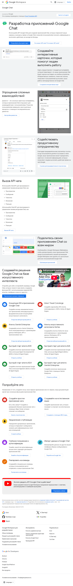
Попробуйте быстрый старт (19, 43)
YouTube (51, 539)
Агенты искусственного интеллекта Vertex (54, 325)
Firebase (4, 561)
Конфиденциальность (24, 577)
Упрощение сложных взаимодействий (16, 94)
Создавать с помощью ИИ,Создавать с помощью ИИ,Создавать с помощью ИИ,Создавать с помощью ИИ (59, 415)
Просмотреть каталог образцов (14, 296)
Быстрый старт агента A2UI (20, 363)
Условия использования (9, 544)
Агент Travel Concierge (53, 303)
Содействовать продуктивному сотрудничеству (48, 143)
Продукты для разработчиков (11, 536)
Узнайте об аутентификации (19, 455)
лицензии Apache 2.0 (22, 502)
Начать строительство (18, 415)
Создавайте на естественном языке (56, 399)
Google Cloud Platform (8, 564)
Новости (51, 533)
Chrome (4, 559)
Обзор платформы (7, 533)
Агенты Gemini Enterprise (19, 324)
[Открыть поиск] (51, 2)
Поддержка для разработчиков (11, 541)
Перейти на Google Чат (54, 455)
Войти (69, 2)
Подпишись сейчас (59, 491)
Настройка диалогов (10, 115)
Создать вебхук (16, 434)
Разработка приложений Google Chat (39, 25)
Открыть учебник (52, 319)
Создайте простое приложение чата (17, 399)
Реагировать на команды (19, 460)
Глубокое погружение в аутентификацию (19, 442)
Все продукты (6, 570)
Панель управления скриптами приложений (35, 534)
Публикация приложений (47, 262)
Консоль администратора (33, 531)
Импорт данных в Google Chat (57, 441)
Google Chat (7, 8)
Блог (50, 531)
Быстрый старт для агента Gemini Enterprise (55, 364)
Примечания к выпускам (9, 539)
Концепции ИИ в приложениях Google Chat (21, 304)
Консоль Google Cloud (32, 538)
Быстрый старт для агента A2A (57, 346)
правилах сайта (49, 502)
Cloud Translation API (31, 16)
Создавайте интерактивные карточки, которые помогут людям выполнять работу (50, 58)
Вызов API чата (11, 181)
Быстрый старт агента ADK (20, 346)
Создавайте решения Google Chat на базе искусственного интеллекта (16, 275)
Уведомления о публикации (20, 420)
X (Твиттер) (52, 536)
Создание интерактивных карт (49, 84)
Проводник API (30, 541)
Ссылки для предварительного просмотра (53, 166)
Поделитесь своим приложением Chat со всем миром (52, 241)
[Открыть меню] (3, 2)
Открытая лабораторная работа (21, 319)
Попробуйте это (13, 385)
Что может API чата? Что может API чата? (46, 43)
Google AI (4, 567)
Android (4, 556)
